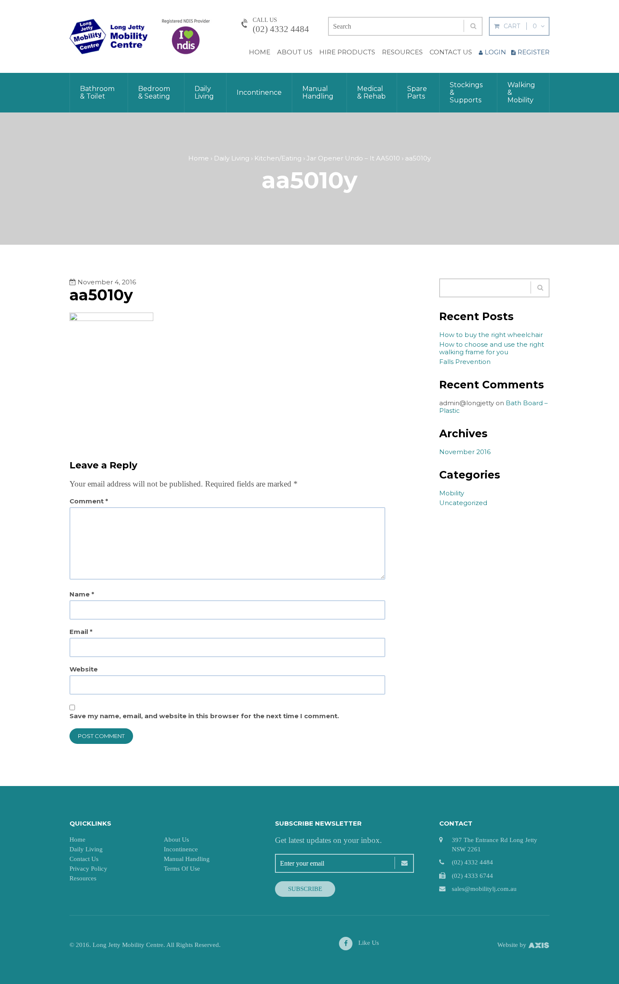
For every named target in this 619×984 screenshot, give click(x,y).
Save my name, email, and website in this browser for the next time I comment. (204, 716)
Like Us (368, 942)
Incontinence (259, 92)
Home (259, 52)
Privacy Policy (88, 868)
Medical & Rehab (371, 92)
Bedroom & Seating (154, 92)
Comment (88, 501)
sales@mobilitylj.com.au (484, 888)
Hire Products (347, 52)
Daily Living (204, 92)
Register (534, 52)
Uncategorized (463, 503)
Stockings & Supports (466, 92)
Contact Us (451, 52)
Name (81, 594)
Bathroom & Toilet (97, 92)
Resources (402, 52)
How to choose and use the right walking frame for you (491, 348)
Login (495, 52)
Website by (512, 944)
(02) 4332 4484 (281, 29)
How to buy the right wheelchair (491, 335)
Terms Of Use (182, 868)
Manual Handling (318, 92)
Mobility (451, 493)
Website (83, 669)
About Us (294, 52)
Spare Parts (417, 92)
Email (81, 632)
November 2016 (465, 452)
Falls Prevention (465, 362)
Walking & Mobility (521, 92)
